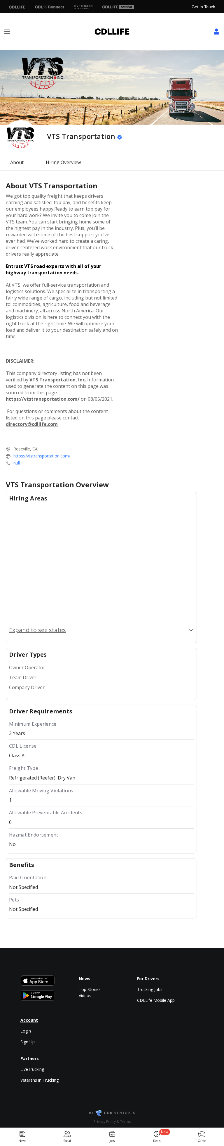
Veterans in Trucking (39, 1080)
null (16, 463)
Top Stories (90, 989)
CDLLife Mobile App (156, 1000)
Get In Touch (203, 6)
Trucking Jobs (149, 989)
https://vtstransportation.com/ (41, 456)
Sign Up (27, 1042)
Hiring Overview (63, 162)
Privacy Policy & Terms (112, 1121)
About (17, 162)
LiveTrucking (32, 1069)
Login (25, 1031)
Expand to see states (37, 630)
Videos (85, 995)
